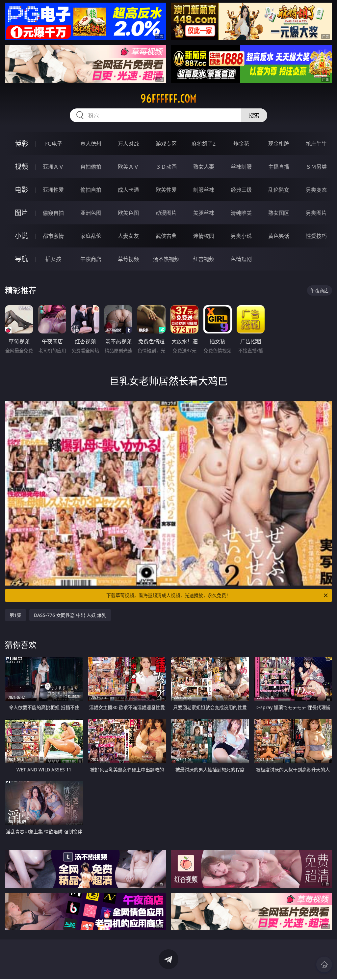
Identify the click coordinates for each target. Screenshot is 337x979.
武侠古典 (166, 236)
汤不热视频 (166, 259)
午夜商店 (90, 259)
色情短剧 (241, 259)
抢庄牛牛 (316, 143)
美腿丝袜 (203, 212)
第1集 (15, 615)
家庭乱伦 (90, 236)
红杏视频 (203, 259)
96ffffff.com (168, 98)
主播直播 (278, 166)
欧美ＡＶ (128, 166)
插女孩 (53, 259)
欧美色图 (128, 212)
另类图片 (316, 212)
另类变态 (316, 189)
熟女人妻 (203, 166)
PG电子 (53, 143)
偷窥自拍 (53, 212)
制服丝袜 (203, 189)
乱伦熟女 (278, 189)
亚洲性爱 (53, 189)
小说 (21, 235)
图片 (21, 212)
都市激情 (53, 236)
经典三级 (241, 189)
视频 (21, 166)
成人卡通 (128, 189)
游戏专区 (166, 143)
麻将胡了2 (204, 143)
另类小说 (241, 236)
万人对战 (128, 143)
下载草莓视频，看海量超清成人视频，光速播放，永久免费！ (168, 595)
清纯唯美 (241, 212)
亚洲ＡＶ (53, 166)
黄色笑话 (278, 236)
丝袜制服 (241, 166)
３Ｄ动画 (166, 166)
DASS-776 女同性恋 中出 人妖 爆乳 (70, 615)
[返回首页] (324, 964)
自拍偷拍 (90, 166)
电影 (21, 189)
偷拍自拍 (90, 189)
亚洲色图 (90, 212)
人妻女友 (128, 236)
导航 (21, 258)
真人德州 (90, 143)
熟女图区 (278, 212)
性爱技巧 (316, 236)
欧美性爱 (166, 189)
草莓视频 (128, 259)
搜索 (254, 115)
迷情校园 (203, 236)
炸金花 (241, 143)
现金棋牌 (278, 143)
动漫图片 (166, 212)
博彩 (21, 143)
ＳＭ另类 (316, 166)
